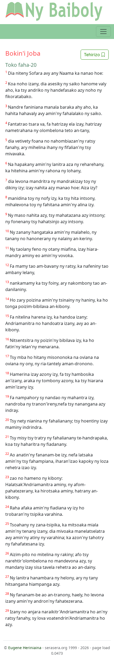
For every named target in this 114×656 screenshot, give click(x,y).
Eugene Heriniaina (24, 647)
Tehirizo (92, 55)
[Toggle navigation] (103, 31)
